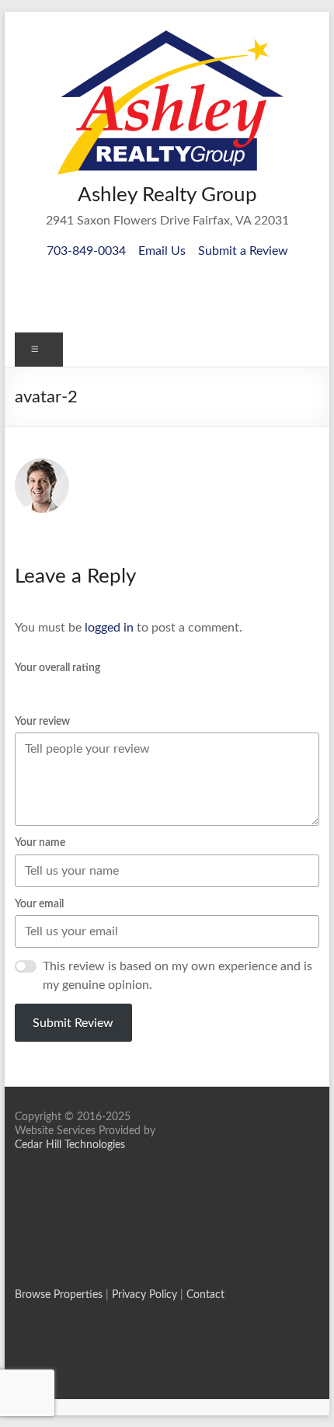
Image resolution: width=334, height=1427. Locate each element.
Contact (205, 1295)
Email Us (162, 251)
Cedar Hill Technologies (70, 1145)
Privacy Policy (144, 1295)
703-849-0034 (86, 251)
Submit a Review (243, 251)
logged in (109, 627)
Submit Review (73, 1023)
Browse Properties (59, 1295)
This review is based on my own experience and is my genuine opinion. (177, 975)
